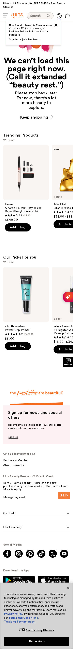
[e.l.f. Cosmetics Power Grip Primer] (26, 304)
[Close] (68, 588)
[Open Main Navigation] (5, 16)
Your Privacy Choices (40, 630)
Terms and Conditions (23, 617)
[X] (56, 25)
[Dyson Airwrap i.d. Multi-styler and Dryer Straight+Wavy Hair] (26, 183)
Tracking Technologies (19, 621)
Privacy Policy (13, 613)
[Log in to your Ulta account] (59, 15)
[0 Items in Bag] (67, 16)
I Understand (36, 641)
